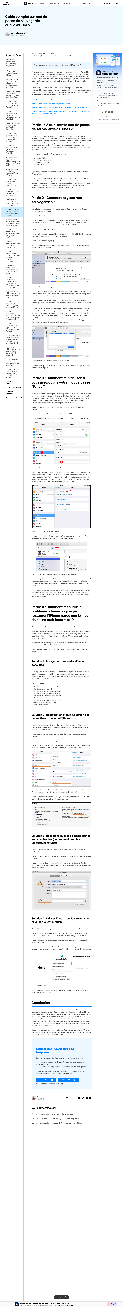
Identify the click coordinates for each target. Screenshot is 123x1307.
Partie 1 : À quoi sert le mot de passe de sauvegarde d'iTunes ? (53, 100)
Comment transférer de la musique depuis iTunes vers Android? (11, 149)
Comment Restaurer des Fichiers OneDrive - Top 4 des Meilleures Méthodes (13, 256)
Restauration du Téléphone (46, 53)
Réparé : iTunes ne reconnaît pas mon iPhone (13, 73)
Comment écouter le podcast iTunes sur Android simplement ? (12, 192)
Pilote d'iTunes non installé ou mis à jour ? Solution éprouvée (13, 126)
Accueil (34, 53)
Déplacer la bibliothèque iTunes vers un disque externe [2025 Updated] (13, 351)
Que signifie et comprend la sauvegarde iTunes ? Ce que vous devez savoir (13, 269)
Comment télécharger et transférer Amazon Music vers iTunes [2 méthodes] (13, 315)
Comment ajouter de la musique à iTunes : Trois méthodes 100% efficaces (12, 373)
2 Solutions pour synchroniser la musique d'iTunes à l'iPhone (12, 172)
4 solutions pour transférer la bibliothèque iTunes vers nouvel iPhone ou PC (13, 161)
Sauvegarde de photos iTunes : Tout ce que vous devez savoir (12, 202)
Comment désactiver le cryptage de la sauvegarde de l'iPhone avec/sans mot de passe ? (12, 282)
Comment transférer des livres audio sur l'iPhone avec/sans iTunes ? (13, 304)
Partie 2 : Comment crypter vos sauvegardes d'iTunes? (51, 104)
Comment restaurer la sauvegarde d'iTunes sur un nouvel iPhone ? (13, 182)
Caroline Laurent (20, 33)
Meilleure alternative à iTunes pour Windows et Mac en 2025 (13, 244)
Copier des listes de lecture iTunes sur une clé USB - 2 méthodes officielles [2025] (13, 339)
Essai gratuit (44, 1080)
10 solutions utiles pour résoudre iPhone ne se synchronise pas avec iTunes (12, 83)
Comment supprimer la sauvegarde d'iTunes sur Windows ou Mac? (13, 233)
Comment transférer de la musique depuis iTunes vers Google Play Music (13, 115)
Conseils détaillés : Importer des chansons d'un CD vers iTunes (12, 362)
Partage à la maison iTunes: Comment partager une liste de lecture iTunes (13, 94)
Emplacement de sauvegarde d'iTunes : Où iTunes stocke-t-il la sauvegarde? (13, 222)
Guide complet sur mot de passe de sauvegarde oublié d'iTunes (12, 212)
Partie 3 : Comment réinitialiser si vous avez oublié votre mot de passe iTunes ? (59, 107)
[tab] (12, 55)
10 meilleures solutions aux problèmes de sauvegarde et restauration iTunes (13, 63)
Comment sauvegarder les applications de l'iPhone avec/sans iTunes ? (12, 327)
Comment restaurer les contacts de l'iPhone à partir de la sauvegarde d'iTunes (13, 137)
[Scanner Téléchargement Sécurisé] (109, 112)
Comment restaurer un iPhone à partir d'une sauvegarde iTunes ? (13, 104)
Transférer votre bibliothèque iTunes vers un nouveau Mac (13, 294)
